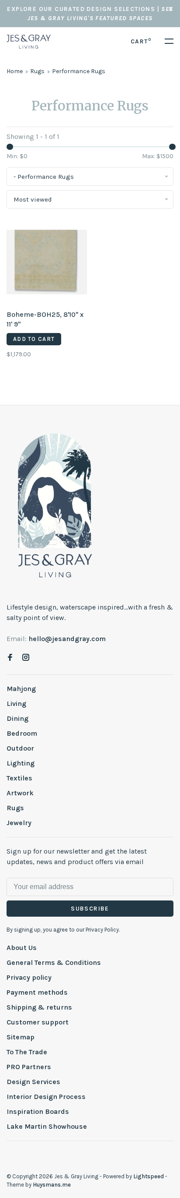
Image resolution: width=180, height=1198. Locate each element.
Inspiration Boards (38, 1111)
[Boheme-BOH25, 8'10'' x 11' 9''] (47, 263)
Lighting (21, 763)
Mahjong (21, 688)
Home (15, 71)
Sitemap (21, 1037)
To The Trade (27, 1052)
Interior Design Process (46, 1096)
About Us (22, 947)
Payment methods (37, 992)
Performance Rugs (78, 71)
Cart (141, 41)
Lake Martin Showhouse (47, 1126)
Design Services (33, 1081)
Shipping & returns (39, 1007)
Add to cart (34, 339)
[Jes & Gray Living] (55, 504)
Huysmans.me (52, 1184)
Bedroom (22, 733)
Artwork (20, 793)
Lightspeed (148, 1176)
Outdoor (20, 748)
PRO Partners (29, 1067)
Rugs (37, 71)
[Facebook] (10, 658)
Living (16, 703)
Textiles (19, 778)
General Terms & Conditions (54, 962)
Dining (17, 718)
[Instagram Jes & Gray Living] (25, 658)
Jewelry (19, 823)
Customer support (38, 1022)
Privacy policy (29, 977)
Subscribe (90, 908)
